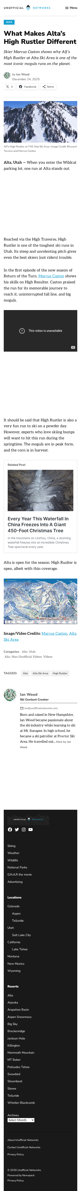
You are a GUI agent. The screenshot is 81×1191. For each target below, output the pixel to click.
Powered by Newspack (20, 1175)
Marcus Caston (51, 276)
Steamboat (14, 1081)
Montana (13, 956)
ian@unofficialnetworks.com (41, 708)
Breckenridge (16, 1031)
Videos (47, 657)
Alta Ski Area (40, 673)
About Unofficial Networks (22, 1140)
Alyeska (12, 1002)
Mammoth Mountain (20, 1052)
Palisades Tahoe (18, 1067)
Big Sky (12, 1024)
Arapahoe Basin (18, 1010)
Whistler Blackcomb (21, 1103)
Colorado (13, 906)
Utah (32, 652)
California (13, 942)
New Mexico (15, 964)
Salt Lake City (21, 935)
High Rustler (60, 673)
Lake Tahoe (20, 949)
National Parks (17, 867)
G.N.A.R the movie (19, 875)
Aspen (16, 913)
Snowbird (13, 1074)
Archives (13, 1115)
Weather (13, 853)
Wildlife (12, 860)
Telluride (18, 921)
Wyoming (13, 971)
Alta (9, 22)
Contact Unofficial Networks (23, 1147)
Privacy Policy (15, 1154)
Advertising (14, 882)
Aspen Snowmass (19, 1017)
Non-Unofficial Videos (27, 657)
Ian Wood (22, 74)
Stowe (11, 1088)
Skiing (11, 846)
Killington (13, 1045)
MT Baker (14, 1060)
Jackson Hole (16, 1038)
